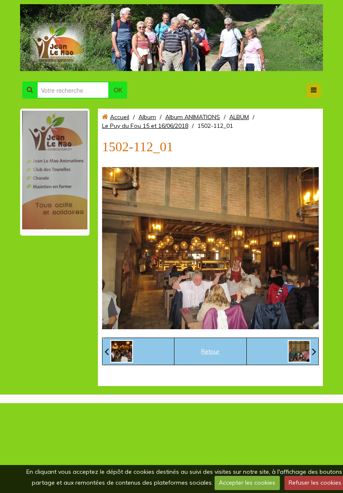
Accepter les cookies (247, 482)
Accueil (119, 117)
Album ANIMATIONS (192, 117)
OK (118, 90)
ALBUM (239, 117)
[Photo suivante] (302, 351)
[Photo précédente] (119, 351)
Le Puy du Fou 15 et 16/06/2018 (145, 126)
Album (147, 117)
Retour (210, 351)
